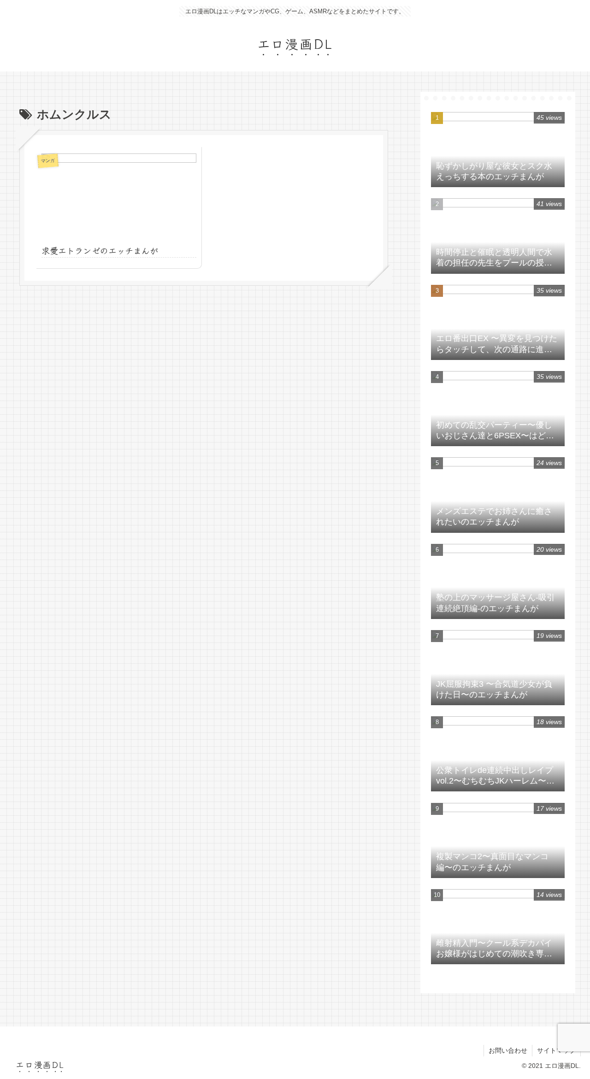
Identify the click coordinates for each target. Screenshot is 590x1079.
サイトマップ (556, 1050)
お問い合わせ (508, 1050)
